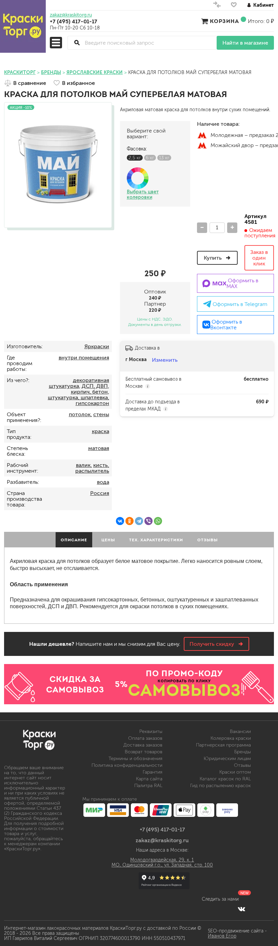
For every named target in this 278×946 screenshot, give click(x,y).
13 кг (164, 157)
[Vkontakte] (241, 909)
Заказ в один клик (259, 257)
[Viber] (148, 521)
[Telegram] (139, 521)
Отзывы (242, 765)
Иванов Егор (222, 936)
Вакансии (240, 731)
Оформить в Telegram (239, 304)
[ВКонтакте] (120, 521)
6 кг (150, 157)
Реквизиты (150, 731)
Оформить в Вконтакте (226, 324)
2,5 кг (134, 157)
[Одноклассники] (129, 521)
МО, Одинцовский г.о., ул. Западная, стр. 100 (162, 865)
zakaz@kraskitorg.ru (71, 15)
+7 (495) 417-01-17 (73, 21)
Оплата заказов (145, 738)
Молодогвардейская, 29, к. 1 (162, 859)
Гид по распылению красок (220, 785)
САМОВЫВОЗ (184, 690)
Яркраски (96, 346)
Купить (213, 258)
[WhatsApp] (158, 521)
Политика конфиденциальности (127, 765)
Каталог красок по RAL (225, 778)
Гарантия (152, 772)
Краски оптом (235, 772)
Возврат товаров (143, 751)
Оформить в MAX (242, 283)
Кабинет (263, 5)
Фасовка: (137, 148)
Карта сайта (149, 778)
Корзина (224, 21)
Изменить (165, 360)
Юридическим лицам (227, 758)
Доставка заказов (142, 745)
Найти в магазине (245, 43)
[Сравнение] (217, 6)
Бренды (242, 751)
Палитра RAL (148, 785)
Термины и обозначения (135, 758)
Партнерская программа (223, 745)
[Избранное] (233, 6)
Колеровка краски (231, 738)
